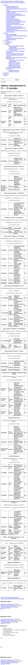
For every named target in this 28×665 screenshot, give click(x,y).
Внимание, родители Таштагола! (9, 605)
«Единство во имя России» (7, 604)
